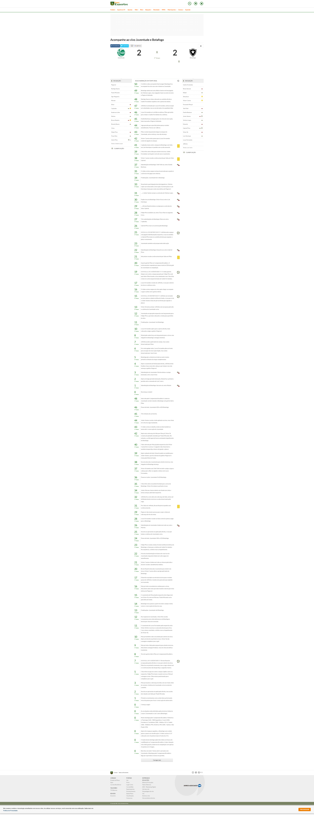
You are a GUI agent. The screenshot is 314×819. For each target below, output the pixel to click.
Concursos (129, 798)
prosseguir (304, 809)
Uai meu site (145, 789)
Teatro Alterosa (146, 784)
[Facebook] (193, 773)
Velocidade (156, 9)
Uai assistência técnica (148, 798)
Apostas (130, 9)
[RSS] (200, 773)
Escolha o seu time (201, 3)
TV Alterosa (113, 790)
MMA (163, 9)
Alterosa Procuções (147, 782)
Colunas (180, 9)
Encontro (113, 796)
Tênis (141, 9)
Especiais (187, 9)
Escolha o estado (195, 3)
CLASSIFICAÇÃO (119, 148)
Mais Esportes (172, 9)
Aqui (111, 782)
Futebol (112, 9)
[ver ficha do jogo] (179, 61)
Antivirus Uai (146, 796)
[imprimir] (201, 46)
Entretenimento (130, 791)
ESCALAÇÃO (117, 81)
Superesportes (130, 789)
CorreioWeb (129, 787)
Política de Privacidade (10, 810)
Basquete (148, 9)
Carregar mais (157, 760)
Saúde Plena (129, 793)
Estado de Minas (115, 780)
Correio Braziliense (115, 784)
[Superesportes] (112, 773)
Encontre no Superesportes (189, 3)
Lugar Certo (129, 784)
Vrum (127, 782)
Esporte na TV (121, 9)
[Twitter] (196, 773)
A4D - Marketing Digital (149, 787)
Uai (127, 780)
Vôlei (136, 9)
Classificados (130, 796)
